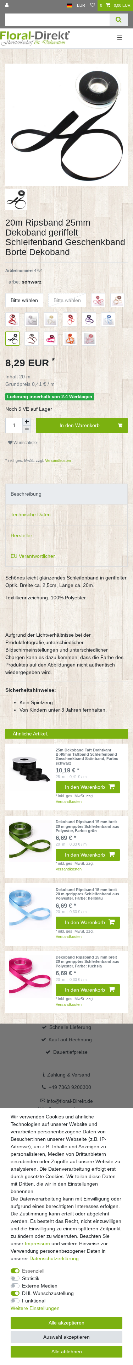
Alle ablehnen (66, 1351)
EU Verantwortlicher (33, 556)
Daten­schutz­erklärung (54, 1258)
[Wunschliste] (93, 5)
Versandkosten (57, 460)
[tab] (66, 494)
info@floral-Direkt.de (66, 1101)
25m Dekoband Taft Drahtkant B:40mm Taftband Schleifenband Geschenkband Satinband (87, 756)
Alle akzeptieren (66, 1323)
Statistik (30, 1278)
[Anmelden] (7, 5)
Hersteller (21, 535)
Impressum (37, 1243)
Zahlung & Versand (68, 1075)
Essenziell (33, 1271)
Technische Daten (31, 514)
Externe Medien (39, 1286)
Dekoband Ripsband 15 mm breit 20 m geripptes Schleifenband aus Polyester (87, 826)
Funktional (33, 1301)
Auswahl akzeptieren (66, 1337)
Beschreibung (26, 494)
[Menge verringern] (26, 429)
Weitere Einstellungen (35, 1308)
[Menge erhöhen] (26, 422)
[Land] (69, 5)
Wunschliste (24, 442)
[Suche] (119, 20)
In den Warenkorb (80, 425)
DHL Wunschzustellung (48, 1293)
